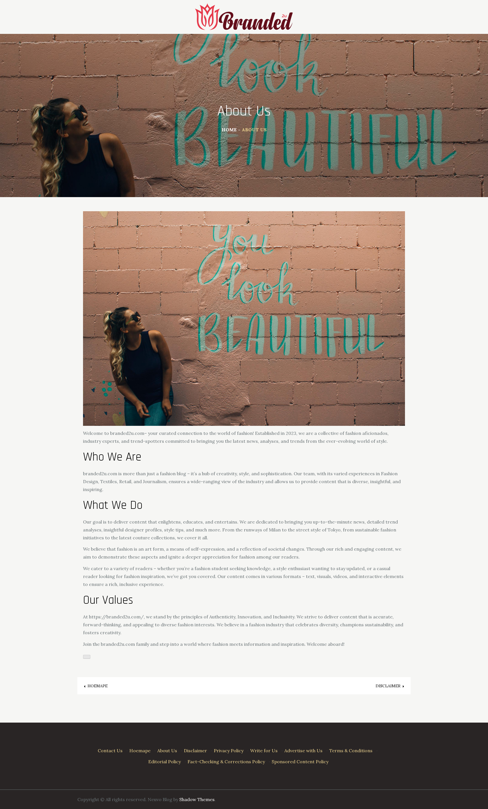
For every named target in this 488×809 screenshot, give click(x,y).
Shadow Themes (197, 799)
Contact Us (110, 750)
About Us (167, 750)
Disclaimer (195, 750)
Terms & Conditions (350, 750)
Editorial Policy (164, 761)
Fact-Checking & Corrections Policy (226, 761)
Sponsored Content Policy (300, 761)
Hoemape (140, 750)
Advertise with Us (303, 750)
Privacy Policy (228, 750)
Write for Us (264, 750)
